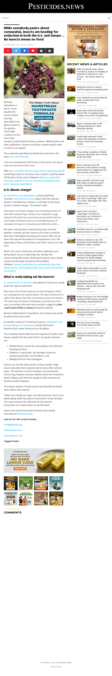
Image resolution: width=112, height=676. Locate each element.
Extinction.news (25, 414)
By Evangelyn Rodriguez (94, 341)
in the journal (24, 199)
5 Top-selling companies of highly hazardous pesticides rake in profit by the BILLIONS (92, 154)
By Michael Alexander (94, 118)
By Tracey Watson (93, 82)
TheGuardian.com (13, 430)
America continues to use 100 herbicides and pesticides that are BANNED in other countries (91, 242)
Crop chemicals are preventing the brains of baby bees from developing (92, 100)
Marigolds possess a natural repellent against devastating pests (92, 88)
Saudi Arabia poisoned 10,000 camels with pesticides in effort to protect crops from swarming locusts (92, 140)
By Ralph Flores (92, 276)
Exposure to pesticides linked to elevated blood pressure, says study (91, 335)
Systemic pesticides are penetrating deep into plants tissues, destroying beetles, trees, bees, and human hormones (33, 267)
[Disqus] (34, 550)
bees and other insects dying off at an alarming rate (35, 171)
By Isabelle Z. (91, 131)
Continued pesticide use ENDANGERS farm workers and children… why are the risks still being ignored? (91, 285)
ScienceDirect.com (13, 435)
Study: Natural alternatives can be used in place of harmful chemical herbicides (92, 270)
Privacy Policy (56, 667)
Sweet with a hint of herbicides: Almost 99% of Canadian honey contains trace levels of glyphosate (92, 113)
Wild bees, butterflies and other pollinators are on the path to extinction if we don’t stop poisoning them (32, 180)
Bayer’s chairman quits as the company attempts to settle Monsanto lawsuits (89, 126)
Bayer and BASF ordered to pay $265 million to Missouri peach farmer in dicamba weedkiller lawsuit (90, 184)
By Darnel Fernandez (94, 160)
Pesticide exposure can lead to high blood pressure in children (92, 230)
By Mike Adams (92, 206)
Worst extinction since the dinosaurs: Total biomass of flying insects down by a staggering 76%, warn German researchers (92, 169)
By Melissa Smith (93, 93)
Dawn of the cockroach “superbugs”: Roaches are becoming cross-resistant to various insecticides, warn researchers (89, 216)
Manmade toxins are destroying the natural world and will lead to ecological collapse (92, 312)
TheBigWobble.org (13, 425)
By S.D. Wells (91, 305)
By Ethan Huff (91, 105)
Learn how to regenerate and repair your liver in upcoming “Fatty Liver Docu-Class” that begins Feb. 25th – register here (92, 200)
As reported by (19, 195)
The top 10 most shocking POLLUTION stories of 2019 (88, 324)
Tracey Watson (27, 44)
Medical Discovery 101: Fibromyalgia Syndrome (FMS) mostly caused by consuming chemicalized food (92, 299)
